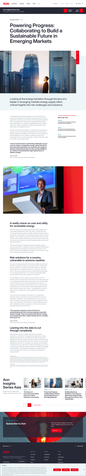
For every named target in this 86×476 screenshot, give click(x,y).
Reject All (66, 469)
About (34, 3)
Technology (61, 457)
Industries (22, 3)
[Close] (84, 469)
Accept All (74, 469)
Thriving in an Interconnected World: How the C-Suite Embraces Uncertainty (31, 394)
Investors (67, 3)
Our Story (33, 454)
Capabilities (14, 3)
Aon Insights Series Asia (11, 10)
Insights (28, 3)
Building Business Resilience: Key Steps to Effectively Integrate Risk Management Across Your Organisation (74, 395)
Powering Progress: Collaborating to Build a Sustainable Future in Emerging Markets (52, 394)
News (72, 3)
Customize (57, 469)
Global (80, 3)
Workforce (60, 462)
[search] (39, 4)
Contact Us (55, 3)
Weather (60, 459)
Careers (62, 3)
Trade (59, 454)
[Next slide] (29, 405)
